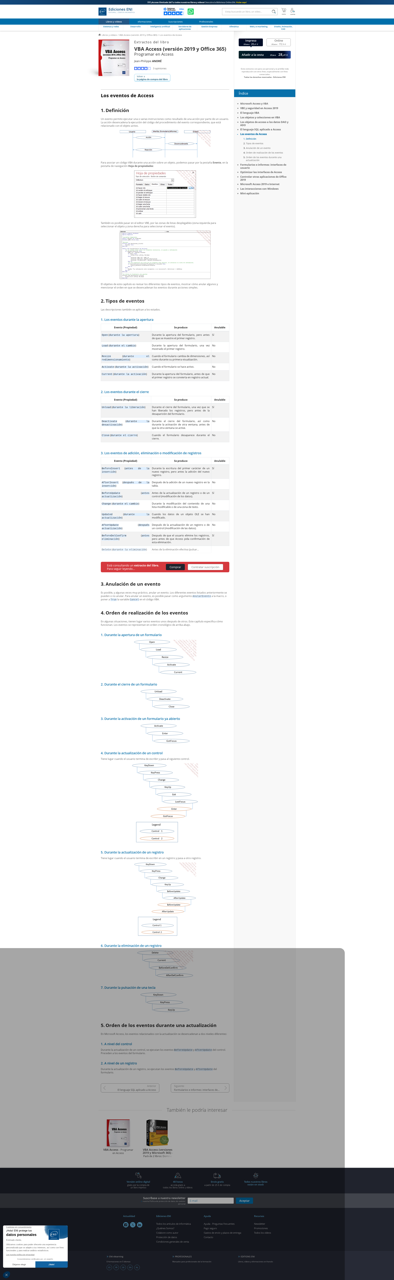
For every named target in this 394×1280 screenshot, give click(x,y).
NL (137, 1267)
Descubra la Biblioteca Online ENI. (197, 2)
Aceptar (244, 1200)
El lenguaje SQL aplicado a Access (137, 1090)
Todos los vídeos (262, 1232)
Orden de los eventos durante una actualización (263, 159)
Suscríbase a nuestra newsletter (164, 1200)
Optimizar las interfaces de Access (261, 172)
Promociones (261, 1228)
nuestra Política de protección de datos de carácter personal (164, 1202)
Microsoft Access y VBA (254, 103)
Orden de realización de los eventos (264, 152)
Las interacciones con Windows (259, 188)
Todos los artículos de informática (173, 1223)
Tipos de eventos (254, 143)
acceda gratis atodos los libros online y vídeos (178, 1184)
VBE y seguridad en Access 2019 (259, 108)
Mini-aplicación (249, 193)
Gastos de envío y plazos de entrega (222, 1232)
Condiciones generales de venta (172, 1241)
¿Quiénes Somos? (165, 1228)
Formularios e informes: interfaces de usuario (200, 1090)
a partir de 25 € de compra (217, 1183)
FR (116, 1267)
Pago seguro (210, 1228)
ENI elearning (116, 1256)
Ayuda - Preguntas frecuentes (219, 1223)
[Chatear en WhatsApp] (191, 11)
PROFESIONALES (183, 1256)
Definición (251, 138)
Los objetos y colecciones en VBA (260, 117)
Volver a (152, 78)
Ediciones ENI (122, 10)
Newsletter (259, 1223)
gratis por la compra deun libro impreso (138, 1184)
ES (109, 1267)
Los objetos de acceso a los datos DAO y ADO (264, 123)
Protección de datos (166, 1237)
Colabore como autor (167, 1232)
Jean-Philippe (148, 61)
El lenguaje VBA (249, 112)
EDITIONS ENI (248, 1256)
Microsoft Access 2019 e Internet (259, 184)
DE (123, 1267)
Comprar (175, 567)
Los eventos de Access (253, 134)
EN (130, 1267)
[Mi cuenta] (293, 11)
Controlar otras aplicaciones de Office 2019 (263, 178)
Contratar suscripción (205, 567)
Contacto (208, 1237)
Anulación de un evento (258, 148)
